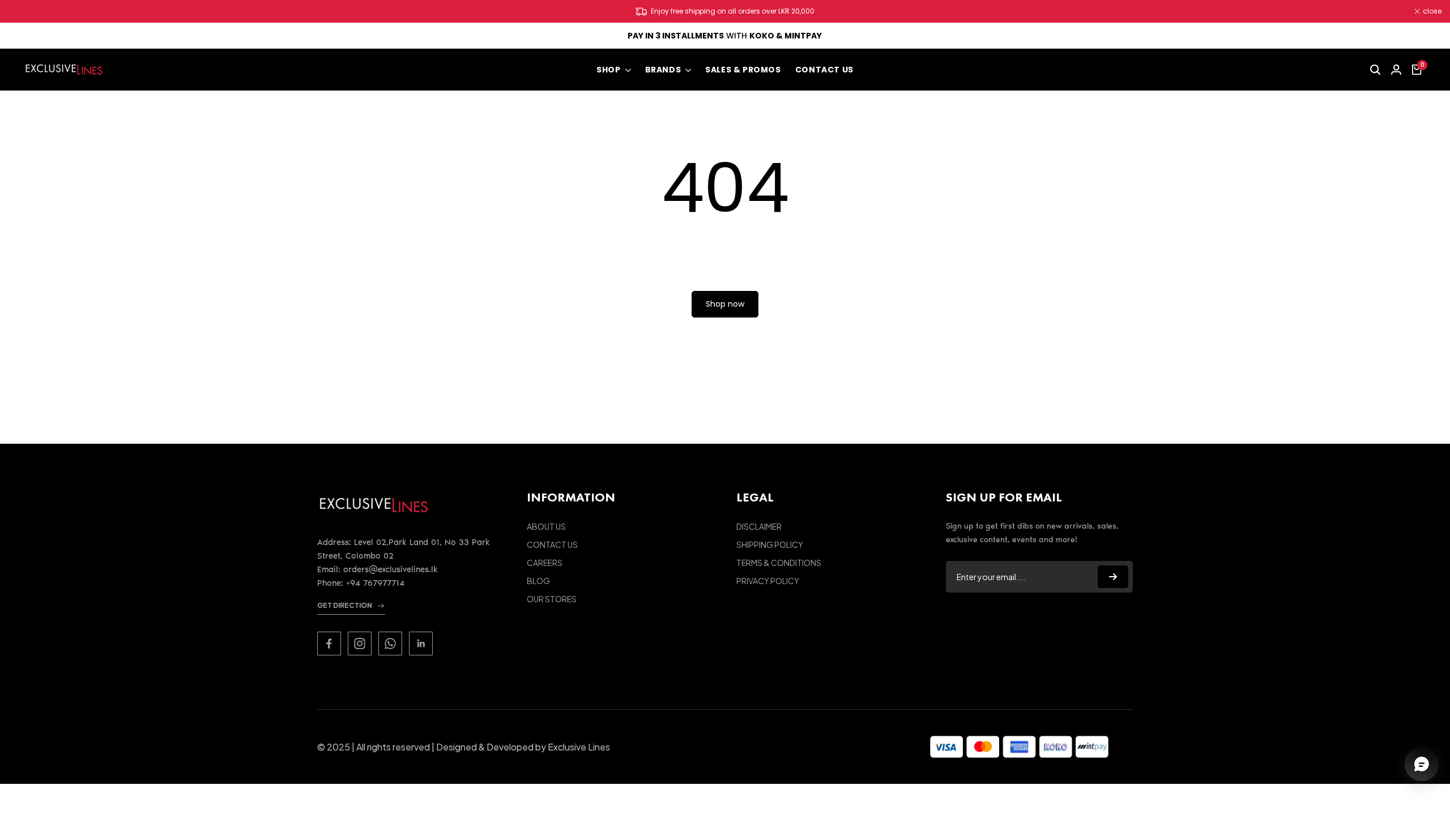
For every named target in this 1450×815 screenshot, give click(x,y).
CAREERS (544, 562)
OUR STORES (552, 599)
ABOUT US (546, 526)
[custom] (329, 643)
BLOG (538, 581)
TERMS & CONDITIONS (778, 562)
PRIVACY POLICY (767, 581)
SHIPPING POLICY (769, 544)
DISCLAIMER (759, 526)
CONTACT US (552, 544)
